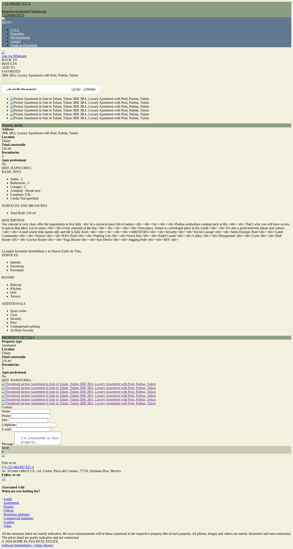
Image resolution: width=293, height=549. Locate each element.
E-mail (6, 429)
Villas (7, 526)
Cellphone (9, 425)
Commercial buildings (18, 518)
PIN (4, 420)
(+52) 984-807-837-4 (19, 467)
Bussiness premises (17, 514)
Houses (9, 506)
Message (8, 444)
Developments (20, 37)
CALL (15, 30)
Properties (17, 33)
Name (6, 411)
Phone (6, 416)
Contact (15, 41)
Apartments (11, 503)
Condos (9, 522)
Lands (8, 499)
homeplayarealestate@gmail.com (24, 11)
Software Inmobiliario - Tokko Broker (27, 545)
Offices (9, 510)
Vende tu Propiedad (23, 45)
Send (5, 448)
